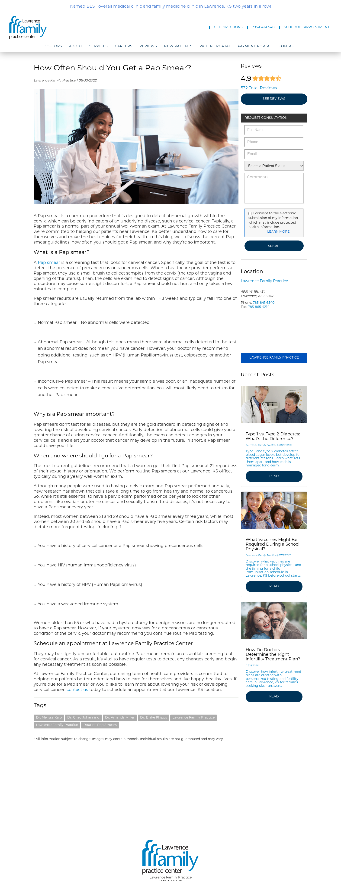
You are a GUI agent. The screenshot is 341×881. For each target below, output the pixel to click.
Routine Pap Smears (100, 725)
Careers (123, 46)
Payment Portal (255, 46)
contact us (76, 690)
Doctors (53, 46)
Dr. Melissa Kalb (49, 717)
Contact (287, 46)
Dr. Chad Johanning (83, 717)
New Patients (178, 46)
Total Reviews (259, 88)
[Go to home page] (57, 27)
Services (98, 46)
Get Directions (228, 27)
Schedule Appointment (306, 27)
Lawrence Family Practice (194, 717)
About (75, 46)
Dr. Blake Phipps (153, 717)
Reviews (148, 46)
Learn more (278, 232)
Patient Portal (215, 46)
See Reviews (274, 99)
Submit (274, 246)
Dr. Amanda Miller (120, 717)
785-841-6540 (263, 27)
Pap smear (48, 263)
